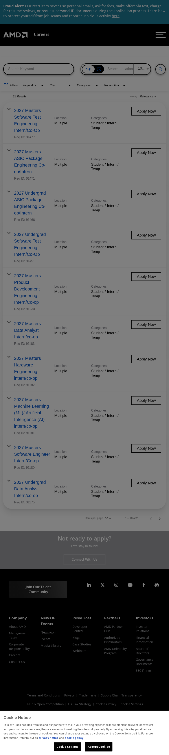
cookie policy (74, 738)
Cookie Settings (68, 746)
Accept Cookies (99, 746)
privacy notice (49, 738)
